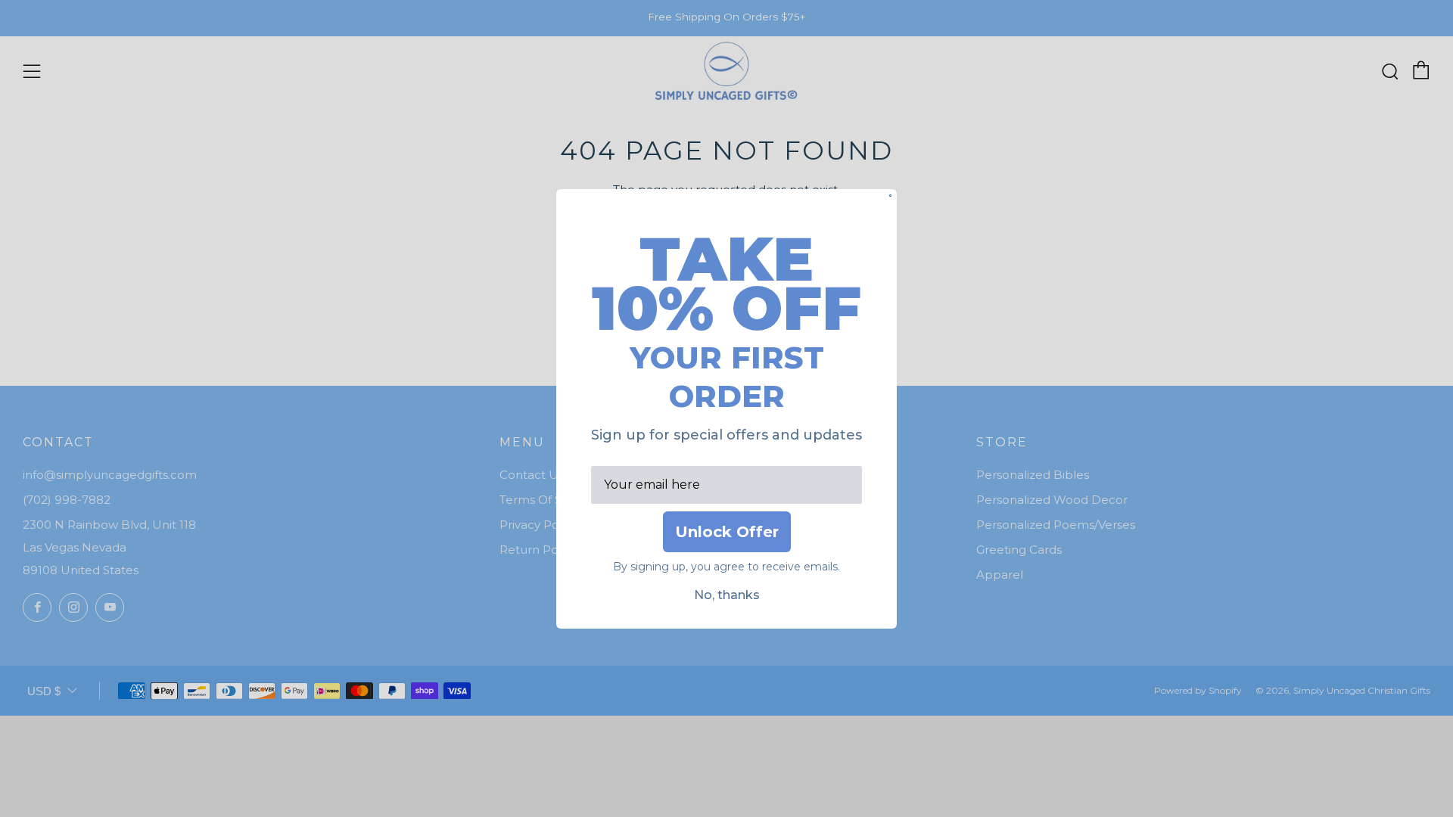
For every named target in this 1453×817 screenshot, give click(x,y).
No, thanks (727, 595)
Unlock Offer (727, 532)
